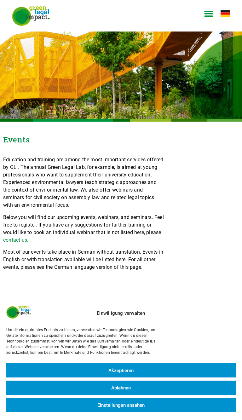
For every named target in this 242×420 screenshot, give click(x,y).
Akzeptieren (121, 370)
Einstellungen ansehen (121, 405)
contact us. (15, 240)
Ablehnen (121, 388)
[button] (209, 14)
